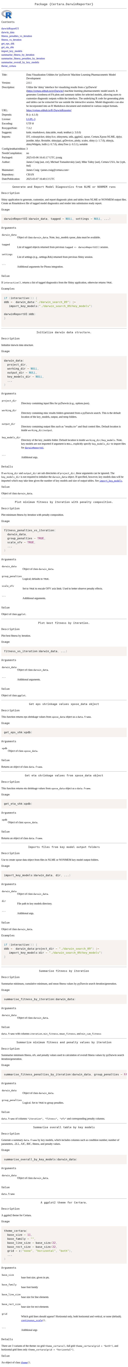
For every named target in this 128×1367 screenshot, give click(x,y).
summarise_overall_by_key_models (20, 62)
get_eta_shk (7, 47)
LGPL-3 (30, 119)
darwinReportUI (10, 28)
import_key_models (11, 51)
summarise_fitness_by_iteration (17, 54)
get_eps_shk (7, 43)
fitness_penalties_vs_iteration (16, 36)
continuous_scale (31, 1320)
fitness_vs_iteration (11, 39)
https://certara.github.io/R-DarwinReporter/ (49, 110)
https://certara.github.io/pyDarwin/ (45, 90)
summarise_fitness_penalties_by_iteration (23, 58)
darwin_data (7, 32)
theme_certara (8, 66)
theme (24, 1362)
